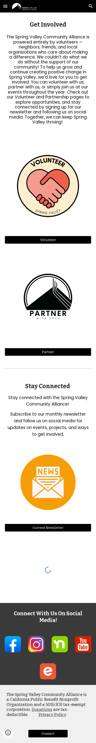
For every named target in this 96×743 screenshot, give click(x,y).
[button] (5, 6)
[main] (48, 24)
